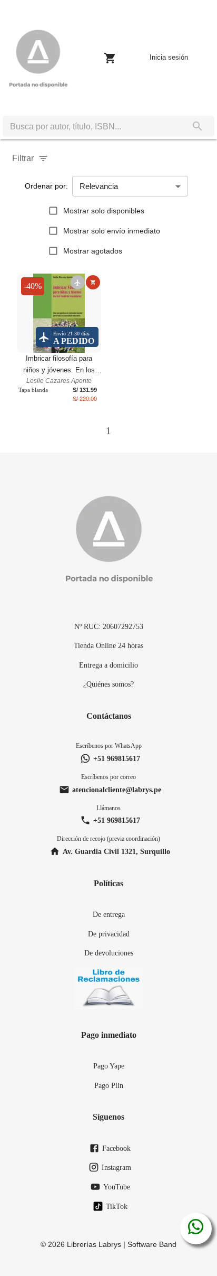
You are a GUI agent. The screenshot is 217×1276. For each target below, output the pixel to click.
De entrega (109, 914)
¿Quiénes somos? (108, 684)
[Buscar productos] (197, 126)
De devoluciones (108, 953)
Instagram (116, 1167)
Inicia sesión (169, 57)
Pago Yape (108, 1066)
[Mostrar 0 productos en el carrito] (110, 58)
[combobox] (91, 126)
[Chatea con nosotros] (195, 1228)
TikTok (116, 1206)
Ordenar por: (46, 186)
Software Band (151, 1244)
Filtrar (23, 158)
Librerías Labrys (94, 1244)
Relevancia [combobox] (99, 186)
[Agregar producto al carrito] (93, 282)
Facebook (116, 1148)
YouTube (116, 1187)
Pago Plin (108, 1085)
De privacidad (109, 934)
